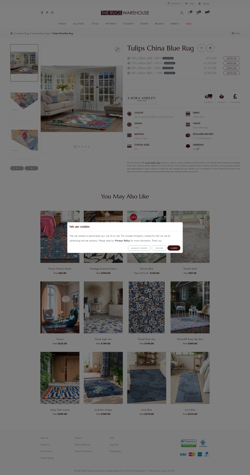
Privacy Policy (122, 240)
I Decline (159, 248)
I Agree (173, 248)
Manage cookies (139, 248)
